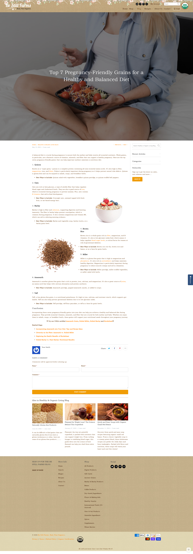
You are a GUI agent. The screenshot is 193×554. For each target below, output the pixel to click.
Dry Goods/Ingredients (93, 493)
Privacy (35, 539)
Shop (131, 9)
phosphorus (84, 261)
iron (82, 189)
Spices (86, 519)
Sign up (137, 179)
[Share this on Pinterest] (120, 348)
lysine (123, 281)
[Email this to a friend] (125, 348)
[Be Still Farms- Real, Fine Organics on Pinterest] (143, 4)
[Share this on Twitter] (109, 348)
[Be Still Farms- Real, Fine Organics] (18, 6)
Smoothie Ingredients (92, 515)
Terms (42, 539)
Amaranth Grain (72, 321)
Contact (167, 9)
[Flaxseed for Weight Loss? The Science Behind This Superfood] (80, 411)
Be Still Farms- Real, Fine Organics (51, 535)
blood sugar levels (98, 240)
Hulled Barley (95, 321)
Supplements (89, 523)
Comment (35, 374)
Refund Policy (51, 539)
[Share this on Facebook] (114, 348)
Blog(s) (60, 474)
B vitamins (36, 194)
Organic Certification (66, 539)
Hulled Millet (84, 321)
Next (125, 144)
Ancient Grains (90, 478)
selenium (55, 210)
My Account (155, 4)
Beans (86, 485)
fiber (108, 235)
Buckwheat (108, 321)
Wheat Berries (89, 527)
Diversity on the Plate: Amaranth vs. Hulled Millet (55, 332)
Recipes (147, 9)
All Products (88, 466)
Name (34, 366)
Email (83, 366)
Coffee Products (90, 489)
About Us (158, 9)
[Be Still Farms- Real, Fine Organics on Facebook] (140, 4)
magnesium (36, 171)
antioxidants (106, 261)
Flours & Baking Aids (92, 497)
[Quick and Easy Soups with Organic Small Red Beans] (113, 411)
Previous (117, 144)
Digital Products (90, 470)
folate (51, 171)
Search (61, 470)
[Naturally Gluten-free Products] (47, 413)
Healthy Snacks (90, 501)
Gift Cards (88, 474)
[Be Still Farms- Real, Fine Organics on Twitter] (137, 4)
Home (125, 9)
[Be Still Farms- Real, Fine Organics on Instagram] (146, 4)
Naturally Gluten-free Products (44, 425)
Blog (139, 9)
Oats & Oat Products (92, 511)
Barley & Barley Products (93, 482)
